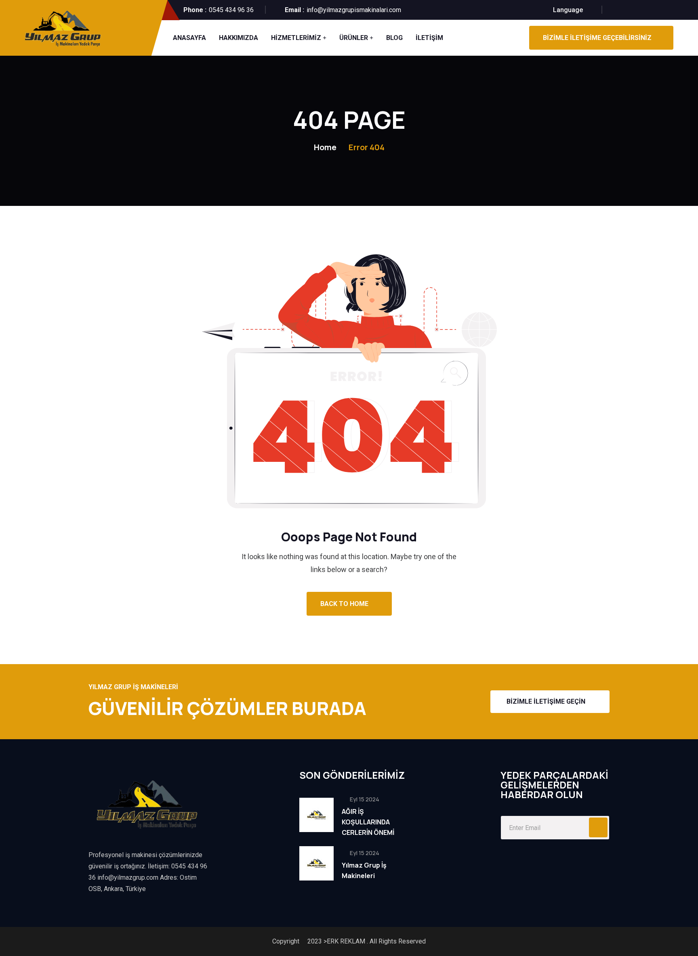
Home (325, 147)
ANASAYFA (189, 38)
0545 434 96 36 (231, 10)
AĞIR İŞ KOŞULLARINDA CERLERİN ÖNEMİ (368, 822)
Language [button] (568, 10)
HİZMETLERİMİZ (296, 38)
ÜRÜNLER (353, 38)
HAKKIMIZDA (238, 38)
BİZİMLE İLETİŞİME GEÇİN (546, 701)
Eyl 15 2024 (364, 799)
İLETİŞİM (429, 38)
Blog (394, 38)
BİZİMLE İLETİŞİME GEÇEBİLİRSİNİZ (597, 38)
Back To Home (345, 604)
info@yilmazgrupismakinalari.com (354, 10)
